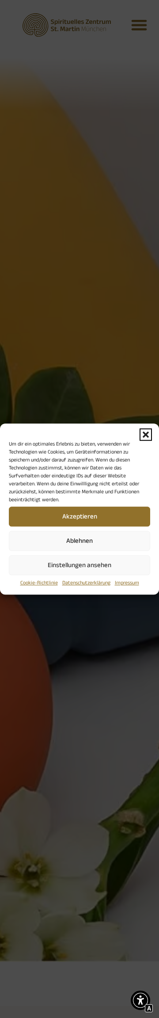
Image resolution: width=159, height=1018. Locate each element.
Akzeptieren (79, 516)
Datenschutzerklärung (86, 582)
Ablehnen (79, 540)
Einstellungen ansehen (79, 564)
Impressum (127, 582)
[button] (145, 434)
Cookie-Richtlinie (39, 582)
